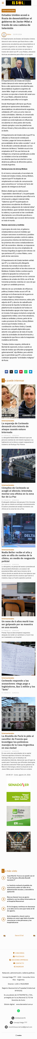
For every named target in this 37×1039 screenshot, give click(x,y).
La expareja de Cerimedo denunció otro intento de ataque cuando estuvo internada (15, 428)
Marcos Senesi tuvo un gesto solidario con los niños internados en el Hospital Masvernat (21, 899)
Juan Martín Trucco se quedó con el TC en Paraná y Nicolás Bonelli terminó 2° (20, 878)
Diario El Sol (19, 935)
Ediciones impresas (19, 960)
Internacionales (8, 11)
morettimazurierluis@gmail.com (20, 1027)
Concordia (19, 953)
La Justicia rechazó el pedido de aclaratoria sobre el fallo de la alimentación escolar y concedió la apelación (20, 888)
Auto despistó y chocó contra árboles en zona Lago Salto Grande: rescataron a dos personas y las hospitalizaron (20, 919)
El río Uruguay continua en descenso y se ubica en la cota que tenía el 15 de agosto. (21, 909)
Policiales (19, 956)
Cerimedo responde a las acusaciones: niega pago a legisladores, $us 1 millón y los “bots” (18, 685)
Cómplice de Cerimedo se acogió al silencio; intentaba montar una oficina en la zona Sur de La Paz (18, 492)
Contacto (19, 963)
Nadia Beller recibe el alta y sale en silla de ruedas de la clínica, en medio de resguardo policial (18, 557)
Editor (9, 34)
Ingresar (19, 967)
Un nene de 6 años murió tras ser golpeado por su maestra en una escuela (17, 624)
